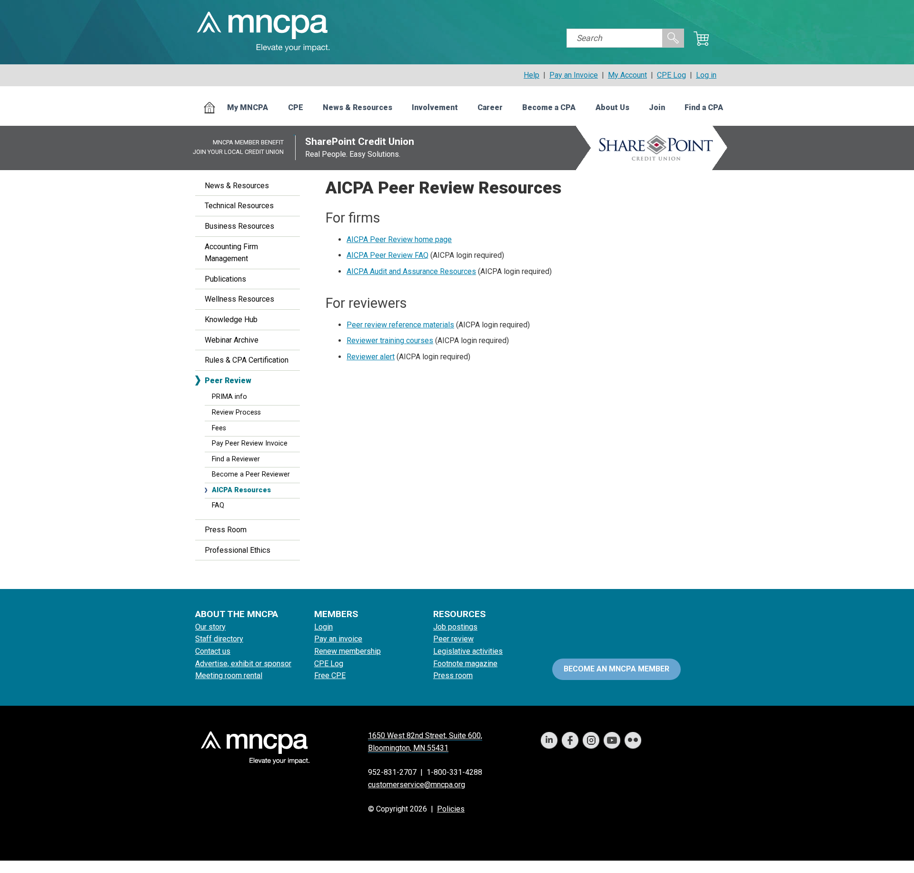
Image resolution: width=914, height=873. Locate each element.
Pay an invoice (338, 638)
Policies (451, 808)
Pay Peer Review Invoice (250, 443)
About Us (612, 107)
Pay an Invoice (573, 75)
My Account (627, 75)
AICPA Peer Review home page (399, 239)
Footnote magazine (465, 663)
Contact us (212, 651)
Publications (225, 279)
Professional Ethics (237, 550)
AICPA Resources (241, 490)
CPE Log (671, 75)
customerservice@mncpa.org (416, 784)
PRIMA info (229, 397)
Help (531, 75)
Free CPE (330, 675)
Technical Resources (239, 205)
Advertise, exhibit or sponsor (243, 663)
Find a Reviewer (236, 459)
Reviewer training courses (390, 340)
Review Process (236, 412)
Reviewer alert (371, 356)
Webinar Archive (231, 340)
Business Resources (239, 226)
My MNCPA (247, 107)
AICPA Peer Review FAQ (387, 255)
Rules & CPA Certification (246, 360)
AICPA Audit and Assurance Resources (411, 271)
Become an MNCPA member (616, 668)
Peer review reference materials (400, 324)
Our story (210, 626)
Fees (219, 428)
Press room (453, 675)
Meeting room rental (228, 675)
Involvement (435, 107)
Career (490, 107)
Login (323, 626)
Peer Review (228, 380)
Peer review (453, 638)
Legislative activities (468, 651)
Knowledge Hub (231, 319)
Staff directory (219, 638)
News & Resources (357, 107)
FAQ (218, 505)
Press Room (226, 529)
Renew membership (347, 651)
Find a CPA (704, 107)
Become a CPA (549, 107)
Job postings (455, 626)
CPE (295, 107)
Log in (706, 75)
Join (657, 107)
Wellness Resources (239, 299)
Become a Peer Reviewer (251, 474)
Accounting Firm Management (231, 253)
